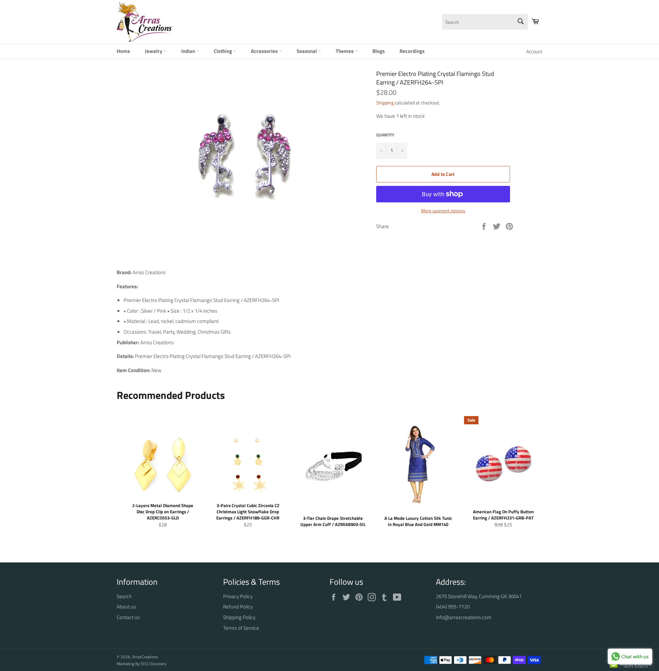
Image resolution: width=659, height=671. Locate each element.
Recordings (412, 51)
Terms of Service (241, 628)
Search (124, 596)
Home (123, 51)
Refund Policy (238, 607)
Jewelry (154, 51)
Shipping (385, 102)
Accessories (265, 51)
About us (126, 607)
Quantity (385, 135)
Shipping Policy (239, 617)
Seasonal (307, 51)
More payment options (443, 211)
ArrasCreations (145, 656)
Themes (345, 51)
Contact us (128, 617)
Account (534, 51)
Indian (188, 51)
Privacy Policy (238, 596)
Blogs (378, 51)
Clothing (223, 51)
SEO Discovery (153, 663)
